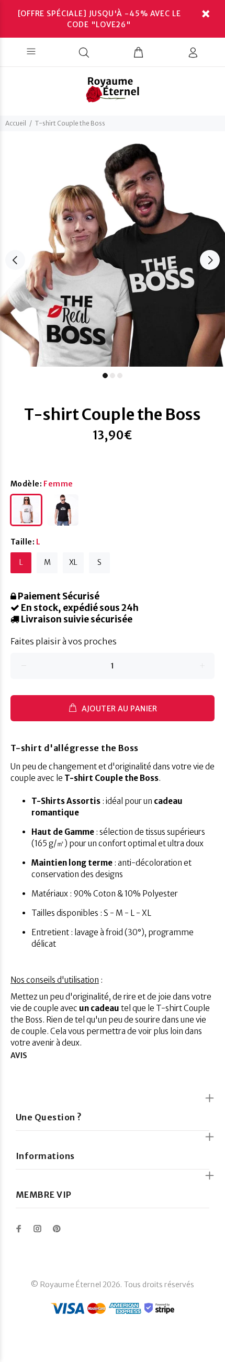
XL (73, 562)
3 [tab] (119, 375)
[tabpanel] (112, 254)
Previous (15, 260)
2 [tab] (112, 375)
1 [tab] (105, 375)
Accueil (15, 123)
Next (210, 260)
